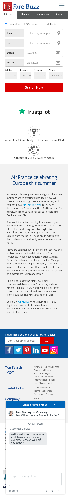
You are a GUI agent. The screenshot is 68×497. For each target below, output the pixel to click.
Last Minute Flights (43, 382)
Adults (8, 70)
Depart (10, 53)
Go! (47, 340)
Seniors (24, 70)
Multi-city (51, 24)
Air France (23, 301)
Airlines (38, 366)
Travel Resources (43, 390)
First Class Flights (43, 373)
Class (52, 70)
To (8, 43)
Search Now (34, 87)
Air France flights (32, 204)
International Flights (44, 379)
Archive (50, 394)
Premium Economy (44, 376)
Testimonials (43, 387)
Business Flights (42, 370)
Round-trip (14, 24)
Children (38, 70)
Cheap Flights (52, 366)
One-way (32, 24)
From (9, 33)
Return (10, 62)
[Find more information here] (35, 447)
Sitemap (38, 394)
